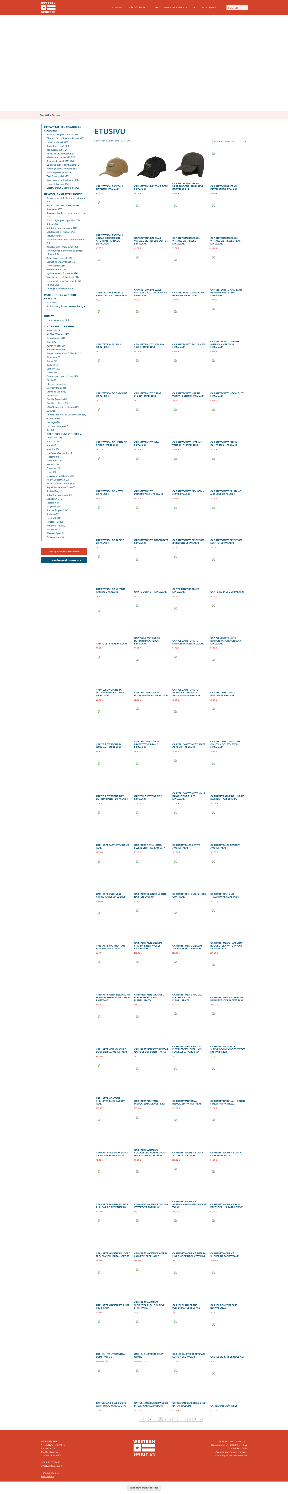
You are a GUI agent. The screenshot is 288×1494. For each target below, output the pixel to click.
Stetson (50, 514)
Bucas (49, 361)
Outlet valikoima (55, 320)
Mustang (51, 456)
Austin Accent (53, 345)
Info (156, 7)
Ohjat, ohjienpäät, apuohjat (60, 220)
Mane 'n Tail (52, 441)
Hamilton (51, 418)
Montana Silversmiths (57, 453)
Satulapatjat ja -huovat (58, 232)
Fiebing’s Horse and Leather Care (64, 414)
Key (48, 430)
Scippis (50, 502)
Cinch (49, 380)
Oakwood (51, 468)
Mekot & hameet (55, 184)
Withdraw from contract (144, 1487)
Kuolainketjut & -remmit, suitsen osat (66, 213)
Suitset (50, 224)
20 (195, 1419)
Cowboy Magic (54, 387)
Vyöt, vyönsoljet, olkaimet (60, 180)
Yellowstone (53, 537)
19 (190, 1419)
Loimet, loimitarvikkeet (58, 261)
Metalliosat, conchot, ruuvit (61, 281)
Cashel (50, 372)
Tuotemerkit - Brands (59, 326)
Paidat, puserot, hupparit (59, 168)
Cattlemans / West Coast (59, 376)
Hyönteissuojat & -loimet (60, 273)
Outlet (49, 316)
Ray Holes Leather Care (59, 487)
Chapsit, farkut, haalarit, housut (63, 138)
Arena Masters (54, 338)
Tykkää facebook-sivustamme (65, 560)
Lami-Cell (51, 437)
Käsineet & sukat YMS (57, 161)
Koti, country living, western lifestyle (66, 306)
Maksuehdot (47, 1476)
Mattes (50, 445)
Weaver (50, 529)
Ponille (50, 284)
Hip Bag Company (56, 426)
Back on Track (54, 349)
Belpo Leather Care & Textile (61, 353)
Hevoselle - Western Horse (63, 194)
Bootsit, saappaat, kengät (59, 134)
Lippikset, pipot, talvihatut (60, 164)
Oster (49, 472)
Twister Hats (53, 521)
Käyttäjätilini (137, 7)
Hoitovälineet (53, 269)
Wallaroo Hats (54, 525)
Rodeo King (52, 491)
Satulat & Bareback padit (59, 228)
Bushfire (50, 365)
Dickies (50, 395)
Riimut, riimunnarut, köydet (61, 205)
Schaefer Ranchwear (57, 495)
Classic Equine (54, 384)
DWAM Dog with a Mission (60, 407)
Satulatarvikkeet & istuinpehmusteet (65, 239)
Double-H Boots (55, 403)
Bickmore (51, 357)
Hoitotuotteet (54, 265)
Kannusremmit (54, 149)
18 (185, 1419)
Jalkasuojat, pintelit (56, 258)
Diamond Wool (54, 391)
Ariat (48, 342)
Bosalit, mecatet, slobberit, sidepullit (66, 198)
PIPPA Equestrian (55, 479)
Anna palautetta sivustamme (64, 551)
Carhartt (50, 368)
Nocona (50, 464)
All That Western (55, 334)
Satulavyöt (52, 235)
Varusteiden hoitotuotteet (60, 277)
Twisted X (51, 518)
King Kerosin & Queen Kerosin (62, 433)
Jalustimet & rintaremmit (59, 247)
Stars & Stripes (54, 510)
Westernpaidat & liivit (57, 172)
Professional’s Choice (58, 483)
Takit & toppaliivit (55, 176)
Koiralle (50, 302)
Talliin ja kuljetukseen (57, 288)
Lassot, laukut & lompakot (60, 187)
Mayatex (50, 449)
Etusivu (117, 7)
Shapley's (51, 506)
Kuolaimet (52, 209)
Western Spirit (53, 533)
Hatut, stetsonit (54, 142)
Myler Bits (51, 460)
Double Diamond (55, 399)
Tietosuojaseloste (175, 7)
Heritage (51, 422)
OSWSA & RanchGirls (57, 476)
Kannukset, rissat (55, 146)
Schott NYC (52, 499)
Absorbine (51, 330)
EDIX (49, 410)
